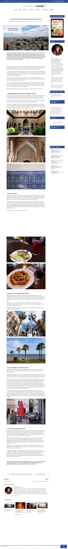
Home (15, 9)
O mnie (60, 86)
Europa (27, 21)
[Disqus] (26, 533)
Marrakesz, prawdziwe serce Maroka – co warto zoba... (19, 1)
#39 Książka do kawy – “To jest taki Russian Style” (57, 162)
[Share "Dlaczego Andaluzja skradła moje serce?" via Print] (31, 474)
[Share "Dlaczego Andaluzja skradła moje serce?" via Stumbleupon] (27, 474)
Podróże (25, 9)
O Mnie (19, 9)
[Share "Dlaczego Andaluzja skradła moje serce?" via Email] (29, 474)
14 (37, 21)
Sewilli (37, 100)
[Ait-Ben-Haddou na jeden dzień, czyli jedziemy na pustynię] (43, 505)
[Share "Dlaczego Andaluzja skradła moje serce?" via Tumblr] (18, 474)
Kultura (31, 9)
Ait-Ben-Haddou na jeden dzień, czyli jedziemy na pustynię (42, 510)
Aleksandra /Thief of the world (56, 160)
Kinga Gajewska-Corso (17, 21)
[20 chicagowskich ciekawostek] (32, 505)
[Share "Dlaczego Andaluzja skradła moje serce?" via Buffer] (25, 474)
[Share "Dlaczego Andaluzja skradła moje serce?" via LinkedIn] (22, 474)
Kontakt (52, 9)
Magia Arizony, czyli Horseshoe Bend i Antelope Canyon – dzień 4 (20, 512)
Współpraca (45, 9)
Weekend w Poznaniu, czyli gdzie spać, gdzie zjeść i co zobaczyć (56, 167)
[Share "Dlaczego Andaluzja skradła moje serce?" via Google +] (16, 474)
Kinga (52, 149)
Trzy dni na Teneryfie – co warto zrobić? (9, 510)
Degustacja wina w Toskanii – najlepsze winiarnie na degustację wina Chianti (57, 151)
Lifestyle (38, 9)
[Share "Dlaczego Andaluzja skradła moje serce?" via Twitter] (14, 474)
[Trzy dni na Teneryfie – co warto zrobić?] (9, 505)
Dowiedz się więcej (4, 546)
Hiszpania (31, 21)
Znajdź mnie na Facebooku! (54, 102)
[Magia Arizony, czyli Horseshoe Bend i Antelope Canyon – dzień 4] (21, 505)
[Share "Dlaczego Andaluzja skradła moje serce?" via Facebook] (12, 474)
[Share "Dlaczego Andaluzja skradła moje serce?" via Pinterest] (20, 474)
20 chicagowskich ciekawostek (30, 511)
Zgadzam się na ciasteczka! (63, 546)
